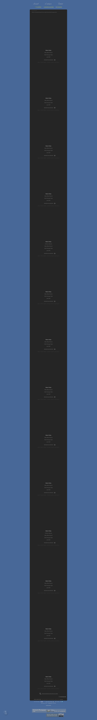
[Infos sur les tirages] (55, 59)
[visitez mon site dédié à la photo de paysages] (49, 710)
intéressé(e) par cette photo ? (48, 59)
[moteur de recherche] (40, 693)
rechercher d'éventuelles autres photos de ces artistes (50, 693)
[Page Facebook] (42, 701)
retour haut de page (63, 696)
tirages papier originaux (49, 701)
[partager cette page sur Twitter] (62, 701)
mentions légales (48, 705)
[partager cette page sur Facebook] (60, 701)
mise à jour (50, 703)
